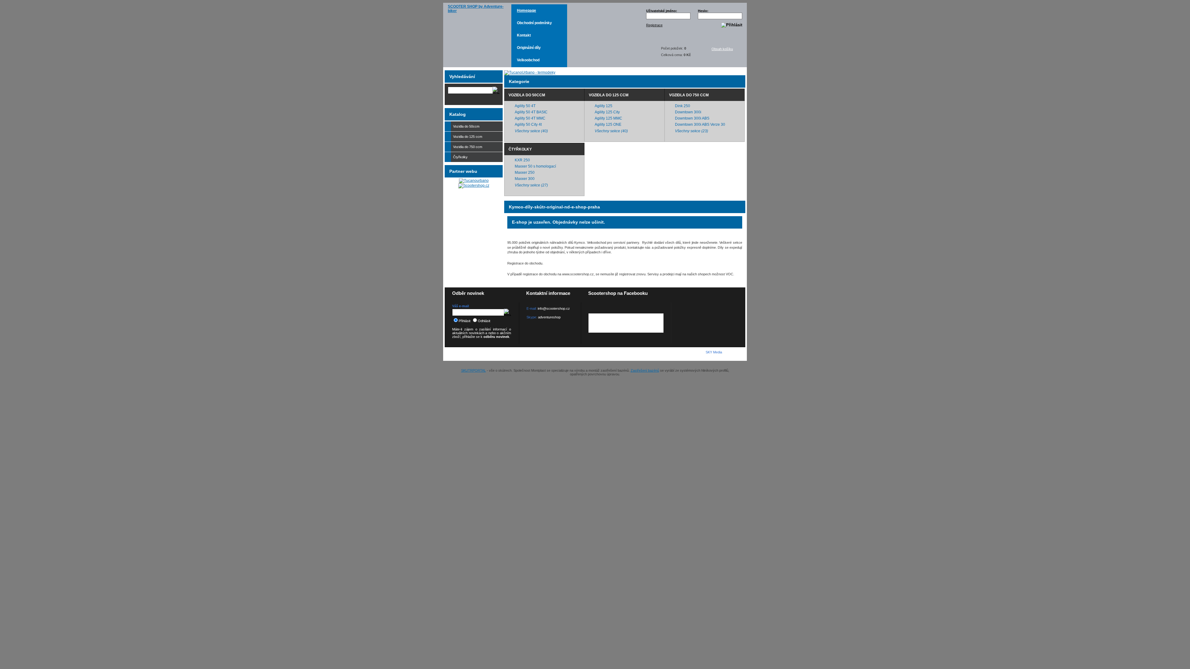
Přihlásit (464, 321)
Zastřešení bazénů (645, 370)
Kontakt (524, 35)
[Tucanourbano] (474, 180)
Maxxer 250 (525, 172)
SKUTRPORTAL (473, 370)
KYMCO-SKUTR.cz (479, 354)
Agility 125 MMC (608, 118)
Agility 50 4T (525, 106)
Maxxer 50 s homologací (535, 166)
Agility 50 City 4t (528, 124)
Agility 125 (603, 106)
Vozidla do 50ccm (527, 95)
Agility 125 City (607, 112)
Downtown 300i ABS (692, 118)
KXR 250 (522, 160)
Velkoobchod (528, 60)
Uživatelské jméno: (661, 11)
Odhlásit (484, 321)
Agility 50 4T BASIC (531, 112)
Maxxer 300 (525, 179)
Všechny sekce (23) (691, 131)
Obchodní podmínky (534, 23)
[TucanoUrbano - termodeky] (529, 72)
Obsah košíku (722, 49)
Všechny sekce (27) (531, 185)
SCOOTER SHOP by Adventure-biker (476, 8)
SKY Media (714, 352)
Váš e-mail (460, 306)
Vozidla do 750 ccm (689, 95)
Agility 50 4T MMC (530, 118)
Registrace (654, 25)
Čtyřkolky (520, 149)
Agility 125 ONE (608, 124)
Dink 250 (682, 106)
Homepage (526, 10)
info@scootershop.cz (554, 308)
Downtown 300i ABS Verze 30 (700, 124)
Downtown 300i (688, 112)
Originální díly (529, 48)
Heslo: (703, 11)
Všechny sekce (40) (531, 131)
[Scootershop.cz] (473, 185)
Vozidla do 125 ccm (608, 95)
